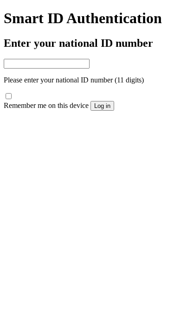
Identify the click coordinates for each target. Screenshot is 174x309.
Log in (102, 105)
